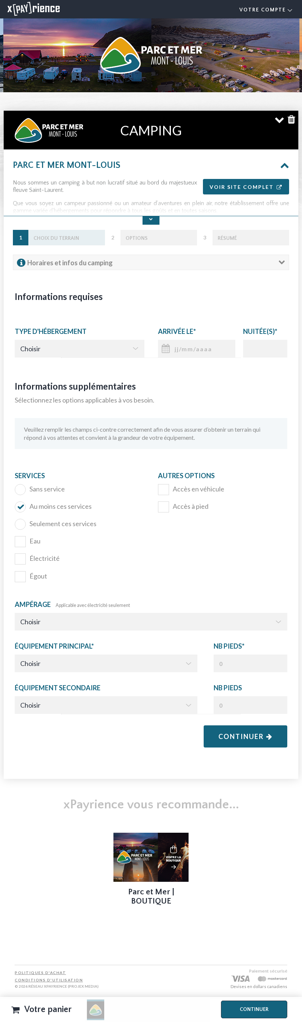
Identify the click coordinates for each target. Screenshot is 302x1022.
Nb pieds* (229, 646)
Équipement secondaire (58, 688)
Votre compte (263, 10)
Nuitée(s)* (260, 331)
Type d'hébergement (51, 331)
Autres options (186, 476)
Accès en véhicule (198, 489)
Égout (38, 576)
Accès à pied (190, 506)
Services (30, 476)
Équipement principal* (54, 646)
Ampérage (72, 604)
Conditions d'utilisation (49, 980)
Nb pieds (228, 688)
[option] (151, 871)
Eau (35, 541)
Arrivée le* (177, 331)
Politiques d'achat (40, 972)
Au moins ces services (60, 506)
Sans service (47, 489)
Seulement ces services (62, 523)
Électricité (44, 558)
